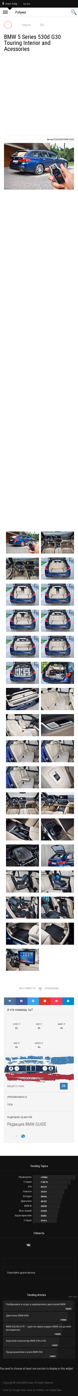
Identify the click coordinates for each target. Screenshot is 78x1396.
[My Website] (23, 1136)
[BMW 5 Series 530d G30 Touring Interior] (22, 542)
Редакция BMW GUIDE (26, 1124)
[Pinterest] (49, 1245)
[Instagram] (39, 1245)
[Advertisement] (39, 94)
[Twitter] (34, 1245)
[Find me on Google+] (11, 1136)
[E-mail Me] (17, 1136)
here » (60, 1390)
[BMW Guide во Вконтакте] (28, 1245)
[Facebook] (44, 1245)
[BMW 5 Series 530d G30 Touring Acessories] (22, 881)
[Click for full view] (39, 166)
